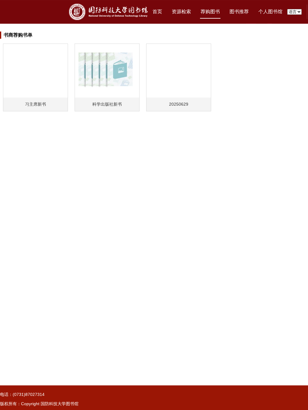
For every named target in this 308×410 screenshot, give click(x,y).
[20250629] (178, 70)
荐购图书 (210, 11)
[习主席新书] (35, 70)
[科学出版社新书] (107, 70)
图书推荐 (239, 11)
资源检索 (181, 11)
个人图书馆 (270, 11)
